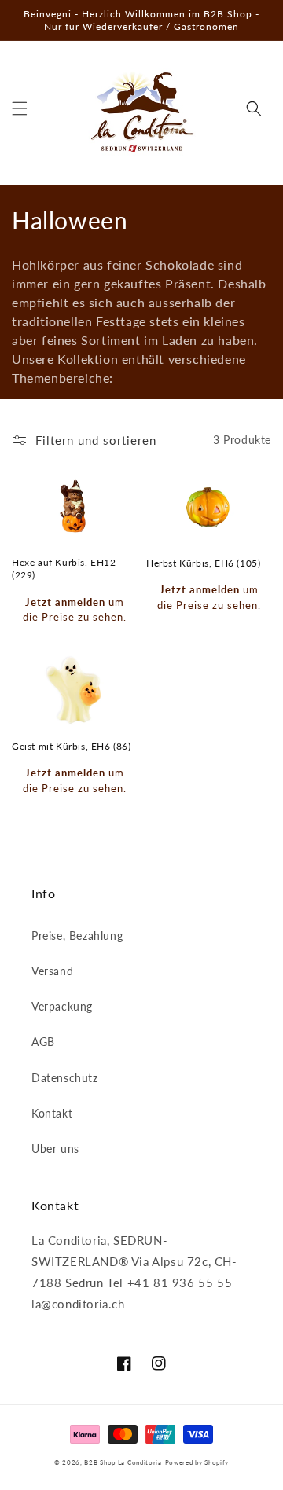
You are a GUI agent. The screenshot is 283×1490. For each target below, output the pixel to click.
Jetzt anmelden (65, 602)
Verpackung (62, 1006)
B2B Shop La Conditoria (122, 1462)
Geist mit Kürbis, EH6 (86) (71, 746)
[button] (19, 108)
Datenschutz (64, 1077)
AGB (43, 1041)
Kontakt (51, 1113)
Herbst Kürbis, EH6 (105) (203, 563)
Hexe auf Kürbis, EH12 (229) (64, 568)
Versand (52, 971)
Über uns (55, 1148)
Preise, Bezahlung (77, 935)
